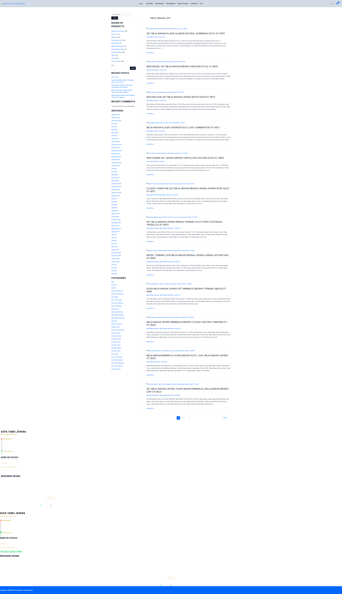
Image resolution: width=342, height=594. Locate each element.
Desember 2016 (116, 253)
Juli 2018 (113, 199)
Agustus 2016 (115, 262)
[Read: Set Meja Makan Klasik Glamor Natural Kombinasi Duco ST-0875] (167, 29)
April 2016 (114, 274)
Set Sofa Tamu (115, 61)
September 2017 (116, 228)
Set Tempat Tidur (116, 40)
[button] (143, 3)
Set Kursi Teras (116, 345)
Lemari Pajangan (116, 306)
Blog (201, 3)
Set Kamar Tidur (116, 339)
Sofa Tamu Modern (117, 366)
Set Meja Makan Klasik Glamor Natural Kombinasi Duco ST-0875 (186, 33)
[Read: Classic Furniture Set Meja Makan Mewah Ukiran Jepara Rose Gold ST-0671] (170, 183)
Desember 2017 (116, 220)
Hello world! (115, 77)
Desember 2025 (116, 120)
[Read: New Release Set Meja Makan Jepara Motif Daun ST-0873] (165, 92)
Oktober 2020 (115, 147)
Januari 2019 (115, 180)
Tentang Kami (194, 3)
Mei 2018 (114, 204)
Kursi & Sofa (115, 43)
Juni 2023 (114, 135)
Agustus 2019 (115, 166)
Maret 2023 (114, 138)
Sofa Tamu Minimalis (117, 363)
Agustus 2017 (115, 232)
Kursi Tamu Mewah (117, 303)
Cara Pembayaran (170, 3)
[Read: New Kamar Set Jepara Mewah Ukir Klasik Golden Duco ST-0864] (167, 153)
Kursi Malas (114, 297)
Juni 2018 (114, 202)
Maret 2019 (114, 174)
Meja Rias (114, 37)
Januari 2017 (115, 250)
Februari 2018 (115, 214)
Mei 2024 (114, 126)
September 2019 (116, 162)
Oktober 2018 (115, 190)
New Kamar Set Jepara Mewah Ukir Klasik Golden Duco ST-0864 (185, 158)
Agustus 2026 (115, 114)
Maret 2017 (114, 247)
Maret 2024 (114, 132)
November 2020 (116, 144)
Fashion (113, 288)
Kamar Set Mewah (117, 291)
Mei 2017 (114, 240)
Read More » (151, 52)
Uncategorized (115, 369)
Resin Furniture (115, 333)
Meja (112, 55)
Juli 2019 (113, 168)
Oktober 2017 (115, 226)
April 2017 (114, 244)
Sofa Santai (114, 354)
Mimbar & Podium (116, 324)
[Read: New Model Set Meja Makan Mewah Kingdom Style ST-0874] (166, 61)
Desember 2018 (116, 183)
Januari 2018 (115, 216)
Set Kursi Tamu (115, 342)
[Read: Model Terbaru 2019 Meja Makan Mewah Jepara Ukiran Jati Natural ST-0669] (170, 250)
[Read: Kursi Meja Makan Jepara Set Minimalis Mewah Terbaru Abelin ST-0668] (169, 284)
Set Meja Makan (116, 52)
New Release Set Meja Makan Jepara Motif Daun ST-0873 (181, 97)
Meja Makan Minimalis (118, 318)
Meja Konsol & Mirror (117, 31)
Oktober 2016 (115, 259)
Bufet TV (114, 34)
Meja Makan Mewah (117, 315)
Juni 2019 (114, 171)
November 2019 (116, 156)
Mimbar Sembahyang (117, 46)
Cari (114, 18)
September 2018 (116, 192)
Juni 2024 (114, 123)
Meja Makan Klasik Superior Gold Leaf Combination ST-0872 (183, 127)
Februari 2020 (115, 154)
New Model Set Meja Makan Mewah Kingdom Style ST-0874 (182, 66)
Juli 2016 (113, 265)
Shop (140, 3)
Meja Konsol (115, 309)
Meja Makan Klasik (117, 312)
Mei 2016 (114, 271)
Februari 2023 (115, 141)
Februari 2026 (115, 117)
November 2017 (116, 223)
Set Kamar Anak (116, 336)
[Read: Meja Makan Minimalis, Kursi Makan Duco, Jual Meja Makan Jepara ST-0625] (170, 350)
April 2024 (114, 129)
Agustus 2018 (115, 195)
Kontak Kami (149, 3)
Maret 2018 (114, 211)
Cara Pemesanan (159, 3)
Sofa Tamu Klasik (116, 357)
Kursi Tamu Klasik (116, 300)
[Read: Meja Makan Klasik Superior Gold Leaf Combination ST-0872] (166, 122)
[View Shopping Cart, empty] (337, 3)
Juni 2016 (114, 268)
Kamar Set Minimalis (117, 294)
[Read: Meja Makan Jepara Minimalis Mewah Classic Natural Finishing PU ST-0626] (170, 317)
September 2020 (116, 150)
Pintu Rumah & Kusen (117, 49)
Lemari (113, 58)
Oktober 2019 (115, 159)
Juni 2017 (114, 238)
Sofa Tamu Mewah (117, 360)
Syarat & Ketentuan (183, 3)
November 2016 (116, 256)
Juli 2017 (113, 235)
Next (225, 418)
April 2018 (114, 207)
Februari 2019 (115, 178)
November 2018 (116, 187)
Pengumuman (115, 327)
